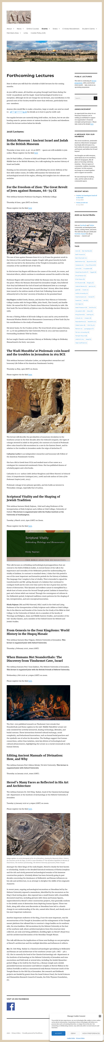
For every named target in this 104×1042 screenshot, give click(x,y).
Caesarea (79, 265)
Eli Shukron (80, 283)
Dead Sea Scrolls (81, 272)
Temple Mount (81, 336)
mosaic (87, 318)
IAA (85, 300)
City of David (91, 265)
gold (77, 290)
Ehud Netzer (80, 275)
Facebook (83, 225)
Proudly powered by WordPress (32, 1033)
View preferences (91, 1033)
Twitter (91, 225)
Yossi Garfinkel (81, 343)
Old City (91, 325)
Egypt (93, 272)
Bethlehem (80, 261)
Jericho (92, 307)
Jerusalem (80, 311)
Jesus (89, 311)
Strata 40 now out (82, 203)
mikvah (78, 318)
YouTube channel (80, 234)
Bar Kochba (87, 251)
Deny (73, 1033)
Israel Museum (81, 307)
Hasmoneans (80, 297)
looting (90, 314)
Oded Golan (80, 325)
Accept (58, 1033)
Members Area (13, 33)
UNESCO (79, 339)
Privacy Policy (80, 1038)
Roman (78, 328)
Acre (77, 251)
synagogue (89, 328)
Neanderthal (80, 321)
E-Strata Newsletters (71, 29)
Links (26, 33)
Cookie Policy (71, 1038)
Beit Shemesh (81, 258)
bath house (80, 254)
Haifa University (81, 293)
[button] (100, 1016)
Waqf (88, 339)
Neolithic (92, 321)
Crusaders (87, 268)
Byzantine (91, 261)
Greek (85, 290)
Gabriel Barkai (81, 286)
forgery (90, 283)
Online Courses (33, 29)
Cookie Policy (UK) (38, 33)
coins (78, 268)
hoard (78, 300)
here (36, 153)
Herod (91, 297)
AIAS (8, 1033)
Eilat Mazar (80, 279)
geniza (92, 286)
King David (80, 314)
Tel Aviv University (82, 332)
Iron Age (79, 304)
